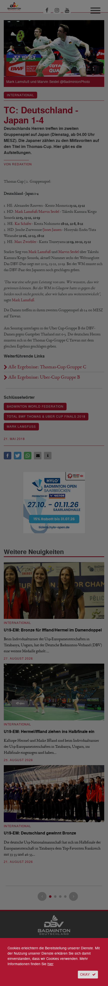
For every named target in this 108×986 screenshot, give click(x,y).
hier (50, 964)
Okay (85, 974)
